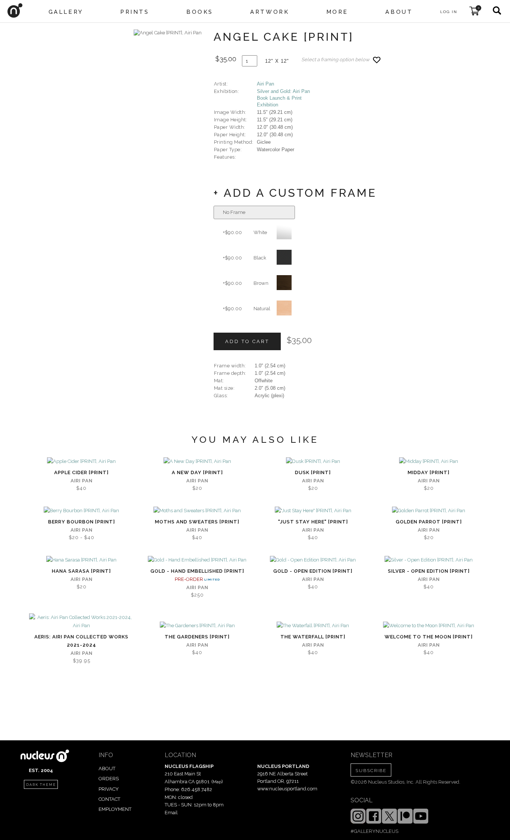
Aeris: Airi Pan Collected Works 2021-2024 (81, 641)
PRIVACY (109, 789)
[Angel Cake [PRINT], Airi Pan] (168, 32)
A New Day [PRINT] (197, 472)
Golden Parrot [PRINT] (429, 522)
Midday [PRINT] (429, 472)
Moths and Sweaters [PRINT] (197, 522)
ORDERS (109, 778)
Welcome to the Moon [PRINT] (429, 637)
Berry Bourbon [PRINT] (81, 522)
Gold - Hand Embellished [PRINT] (197, 571)
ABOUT (107, 768)
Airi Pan (265, 84)
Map (217, 781)
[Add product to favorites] (376, 60)
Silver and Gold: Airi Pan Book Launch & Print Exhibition (283, 98)
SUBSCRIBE (370, 770)
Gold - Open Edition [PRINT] (312, 571)
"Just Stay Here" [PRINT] (313, 522)
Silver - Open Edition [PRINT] (429, 571)
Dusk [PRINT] (313, 472)
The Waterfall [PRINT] (312, 637)
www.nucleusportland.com (287, 788)
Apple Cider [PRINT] (81, 472)
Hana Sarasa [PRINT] (81, 571)
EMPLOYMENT (115, 809)
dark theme (41, 785)
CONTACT (109, 799)
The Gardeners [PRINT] (197, 637)
